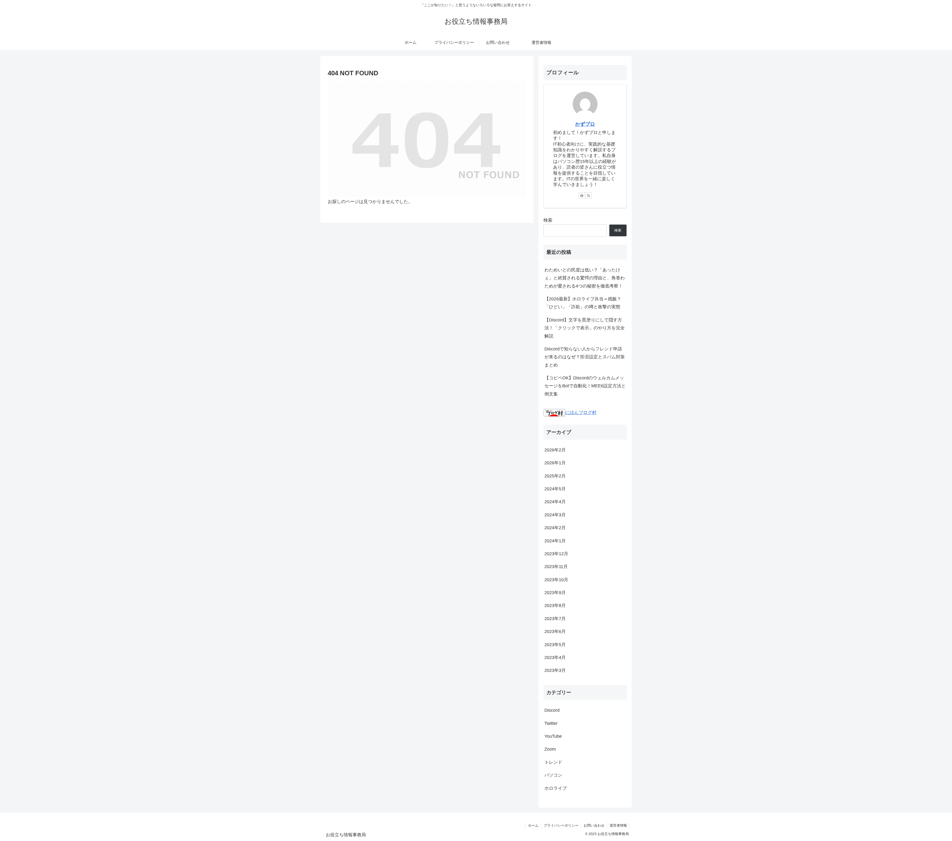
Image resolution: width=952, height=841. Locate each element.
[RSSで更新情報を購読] (588, 195)
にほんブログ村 (580, 412)
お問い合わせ (594, 825)
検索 (547, 220)
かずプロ (585, 124)
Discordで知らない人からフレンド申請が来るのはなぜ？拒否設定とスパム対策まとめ (584, 357)
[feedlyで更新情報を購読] (581, 195)
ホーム (533, 825)
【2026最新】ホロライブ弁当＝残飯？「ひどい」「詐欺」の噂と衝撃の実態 (582, 302)
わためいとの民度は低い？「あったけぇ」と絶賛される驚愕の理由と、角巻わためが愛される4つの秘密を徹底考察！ (584, 278)
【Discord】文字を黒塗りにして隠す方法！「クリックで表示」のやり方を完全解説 (584, 328)
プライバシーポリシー (561, 825)
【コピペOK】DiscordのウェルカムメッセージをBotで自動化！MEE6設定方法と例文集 (585, 385)
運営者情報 (618, 825)
